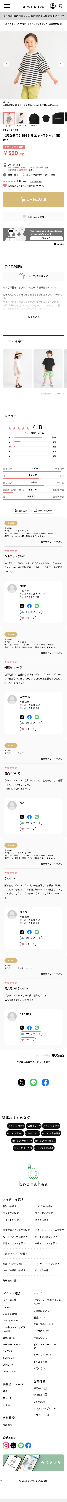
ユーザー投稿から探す (14, 1270)
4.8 (37, 427)
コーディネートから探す (47, 1263)
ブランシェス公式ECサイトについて (48, 1302)
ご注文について (41, 1310)
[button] (6, 64)
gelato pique (9, 1371)
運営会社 (38, 1388)
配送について (40, 1317)
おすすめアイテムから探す (16, 1229)
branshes (11, 129)
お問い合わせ (40, 1368)
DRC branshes (10, 1313)
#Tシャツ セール (15, 1133)
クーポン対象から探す (46, 1236)
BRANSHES (33, 1480)
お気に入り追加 (36, 216)
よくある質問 (40, 1361)
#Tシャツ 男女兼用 (51, 1133)
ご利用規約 (39, 1401)
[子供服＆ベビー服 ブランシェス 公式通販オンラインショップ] (33, 6)
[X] (13, 1445)
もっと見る (34, 316)
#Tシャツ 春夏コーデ (22, 1140)
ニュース (7, 1397)
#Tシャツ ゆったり (22, 1147)
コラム (6, 1404)
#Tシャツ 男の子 (16, 1126)
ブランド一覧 (9, 1300)
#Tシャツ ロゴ (32, 1133)
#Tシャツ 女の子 (51, 1126)
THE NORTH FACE (12, 1344)
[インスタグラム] (6, 1445)
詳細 (46, 167)
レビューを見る (36, 181)
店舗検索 (7, 1424)
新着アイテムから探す (14, 1243)
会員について (40, 1337)
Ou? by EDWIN (10, 1320)
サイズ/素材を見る (38, 276)
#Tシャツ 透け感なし (45, 1140)
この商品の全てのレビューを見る (33, 1062)
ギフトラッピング (42, 1354)
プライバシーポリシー (45, 1415)
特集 (5, 1391)
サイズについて (41, 1330)
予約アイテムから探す (46, 1243)
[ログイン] (53, 6)
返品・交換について (44, 1324)
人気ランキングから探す (15, 1253)
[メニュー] (7, 6)
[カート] (60, 6)
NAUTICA (7, 1351)
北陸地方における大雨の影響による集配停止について (35, 16)
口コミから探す (43, 1270)
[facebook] (28, 1445)
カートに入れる (36, 199)
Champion (8, 1357)
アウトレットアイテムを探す (49, 1229)
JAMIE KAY (8, 1364)
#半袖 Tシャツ (33, 1126)
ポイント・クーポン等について (48, 1346)
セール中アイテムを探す (15, 1236)
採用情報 (38, 1394)
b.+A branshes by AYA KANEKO (14, 1329)
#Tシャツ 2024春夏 (44, 1147)
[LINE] (21, 1445)
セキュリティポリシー (45, 1408)
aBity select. (9, 1337)
